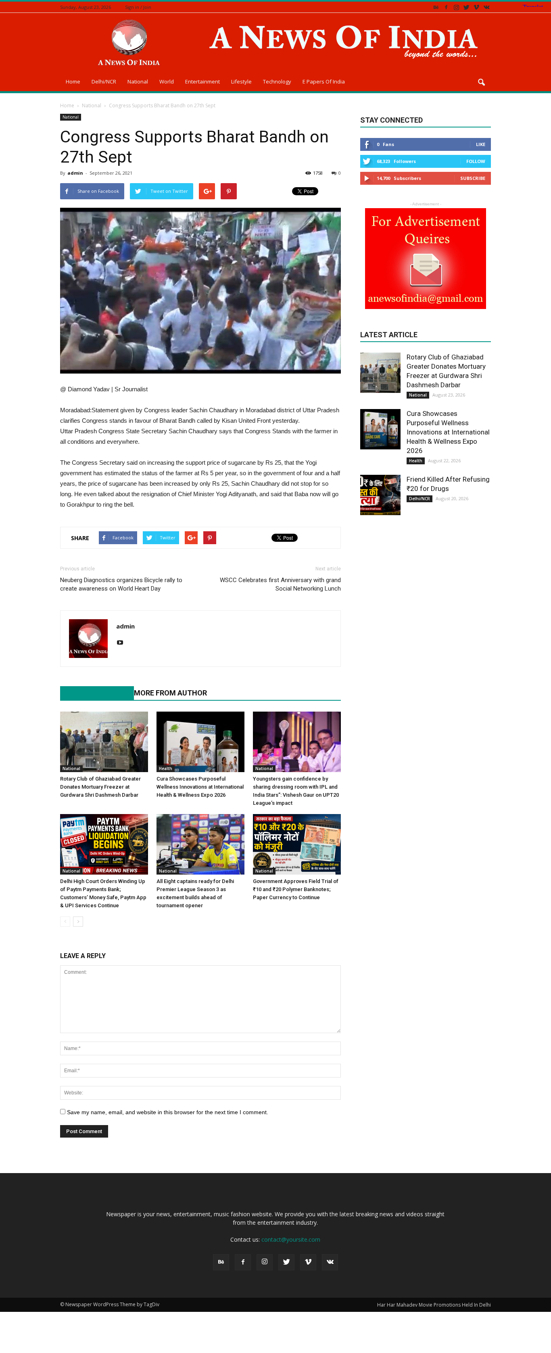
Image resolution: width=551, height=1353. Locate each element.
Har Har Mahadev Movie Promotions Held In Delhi (434, 1304)
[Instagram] (456, 7)
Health (165, 768)
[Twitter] (466, 7)
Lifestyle (241, 81)
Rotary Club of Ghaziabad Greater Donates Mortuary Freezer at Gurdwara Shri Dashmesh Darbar (100, 787)
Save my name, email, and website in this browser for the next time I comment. (167, 1112)
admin (75, 173)
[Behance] (436, 7)
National (137, 81)
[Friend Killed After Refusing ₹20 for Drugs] (380, 495)
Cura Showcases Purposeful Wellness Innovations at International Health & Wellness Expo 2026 (200, 787)
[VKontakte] (486, 7)
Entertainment (202, 81)
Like (480, 144)
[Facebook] (446, 7)
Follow (475, 161)
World (166, 81)
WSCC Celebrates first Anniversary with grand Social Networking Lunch (280, 584)
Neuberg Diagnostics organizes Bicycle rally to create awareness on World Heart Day (121, 584)
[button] (481, 82)
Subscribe (472, 178)
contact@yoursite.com (290, 1239)
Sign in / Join (138, 7)
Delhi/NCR (104, 81)
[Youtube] (122, 643)
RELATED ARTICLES (92, 693)
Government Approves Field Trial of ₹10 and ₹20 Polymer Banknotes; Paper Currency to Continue (295, 889)
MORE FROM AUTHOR (170, 693)
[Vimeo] (476, 7)
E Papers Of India (324, 81)
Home (73, 81)
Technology (277, 81)
